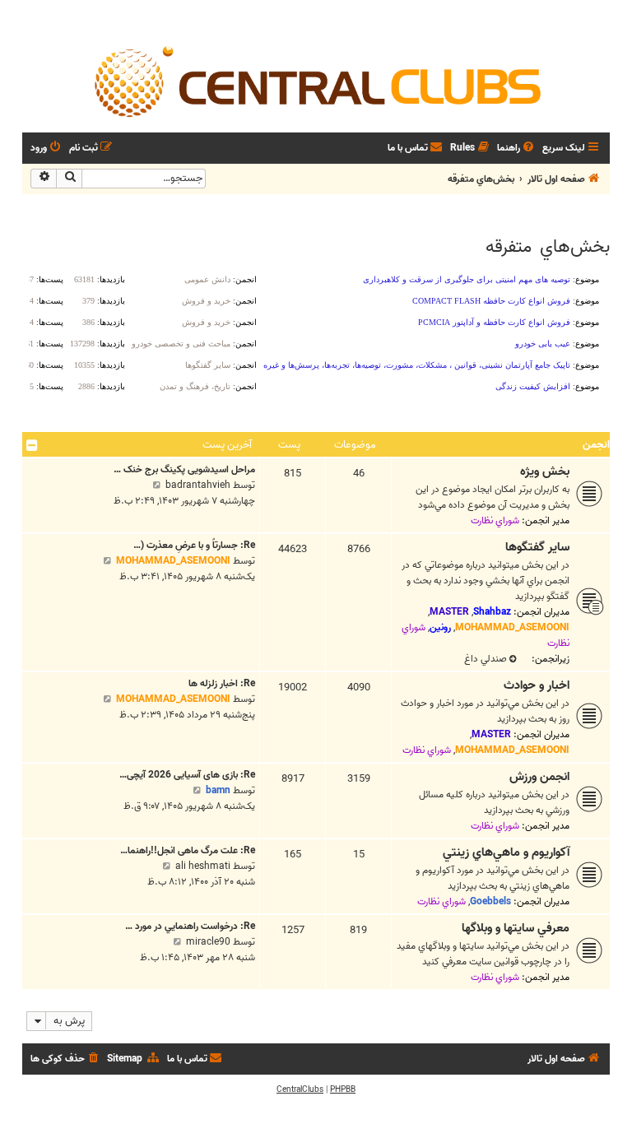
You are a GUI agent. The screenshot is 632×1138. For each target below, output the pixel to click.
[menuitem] (517, 148)
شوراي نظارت (495, 520)
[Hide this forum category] (32, 445)
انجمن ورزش (539, 777)
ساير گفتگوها (537, 547)
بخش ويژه (544, 471)
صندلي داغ (485, 659)
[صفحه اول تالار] (316, 80)
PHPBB (343, 1089)
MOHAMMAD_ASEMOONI (512, 627)
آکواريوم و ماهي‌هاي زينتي (506, 852)
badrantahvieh (197, 485)
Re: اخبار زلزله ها (221, 683)
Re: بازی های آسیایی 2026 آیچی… (187, 775)
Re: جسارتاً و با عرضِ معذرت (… (194, 545)
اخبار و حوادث (536, 685)
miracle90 (208, 942)
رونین (440, 627)
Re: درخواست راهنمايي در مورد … (190, 926)
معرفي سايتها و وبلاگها (515, 928)
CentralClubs (299, 1089)
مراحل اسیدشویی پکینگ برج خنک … (184, 469)
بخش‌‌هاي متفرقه (548, 247)
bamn (218, 790)
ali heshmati (202, 866)
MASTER (449, 612)
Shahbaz (492, 612)
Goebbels (490, 901)
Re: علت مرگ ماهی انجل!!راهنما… (187, 850)
